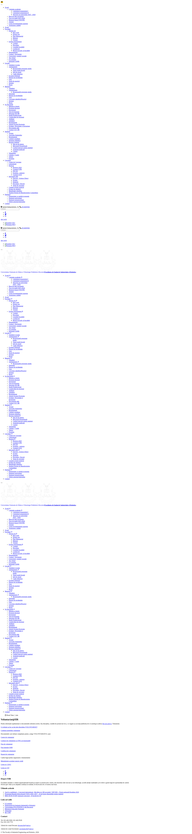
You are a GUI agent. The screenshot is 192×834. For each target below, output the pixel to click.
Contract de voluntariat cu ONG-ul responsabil (15, 741)
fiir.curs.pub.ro (107, 724)
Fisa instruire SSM (6, 747)
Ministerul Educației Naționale (14, 809)
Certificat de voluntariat (8, 751)
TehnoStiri (8, 811)
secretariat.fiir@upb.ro (26, 829)
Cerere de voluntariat (7, 737)
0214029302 (26, 207)
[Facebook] (5, 212)
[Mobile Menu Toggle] (1, 4)
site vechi (4, 219)
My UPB (8, 812)
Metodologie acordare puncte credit (12, 761)
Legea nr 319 (5, 768)
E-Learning (8, 803)
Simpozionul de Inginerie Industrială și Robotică (20, 805)
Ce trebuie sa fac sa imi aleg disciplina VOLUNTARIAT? (19, 727)
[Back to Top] (2, 2)
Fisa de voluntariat (6, 744)
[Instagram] (5, 216)
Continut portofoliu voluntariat (10, 730)
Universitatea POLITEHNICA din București (19, 807)
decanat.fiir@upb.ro (24, 825)
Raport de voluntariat (7, 754)
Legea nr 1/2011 (6, 764)
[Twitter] (5, 214)
